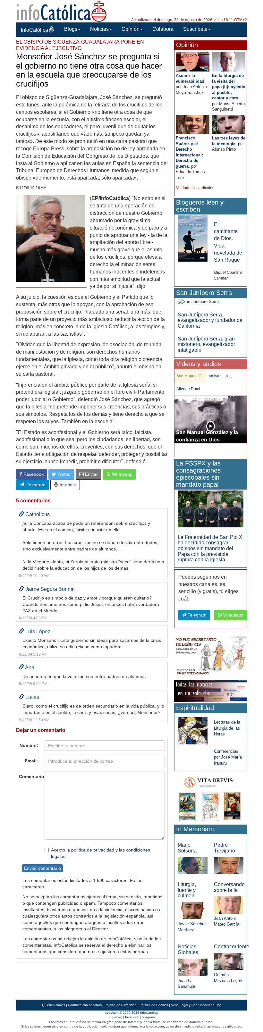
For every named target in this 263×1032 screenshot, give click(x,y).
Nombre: (29, 745)
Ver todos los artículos (195, 188)
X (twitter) (115, 1017)
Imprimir (67, 484)
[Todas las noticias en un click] (210, 690)
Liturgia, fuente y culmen (187, 890)
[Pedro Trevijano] (228, 865)
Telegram (35, 484)
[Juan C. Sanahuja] (192, 966)
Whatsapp (121, 474)
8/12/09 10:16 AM (31, 188)
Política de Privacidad (121, 1005)
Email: (31, 760)
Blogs (70, 29)
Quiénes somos (53, 1005)
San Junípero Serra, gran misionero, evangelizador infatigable (206, 344)
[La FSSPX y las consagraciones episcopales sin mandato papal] (210, 508)
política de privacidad (92, 849)
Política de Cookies (154, 1005)
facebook (132, 1017)
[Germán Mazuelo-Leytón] (228, 961)
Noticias (99, 29)
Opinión (131, 29)
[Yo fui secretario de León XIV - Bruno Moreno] (210, 656)
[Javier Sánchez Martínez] (192, 910)
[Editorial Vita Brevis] (210, 798)
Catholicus (37, 514)
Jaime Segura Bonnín (50, 589)
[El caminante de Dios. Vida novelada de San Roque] (192, 238)
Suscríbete (195, 29)
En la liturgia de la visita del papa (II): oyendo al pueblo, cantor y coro (228, 86)
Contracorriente (231, 946)
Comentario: (30, 776)
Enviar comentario (42, 868)
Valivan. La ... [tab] (220, 376)
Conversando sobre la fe (229, 887)
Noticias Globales (188, 949)
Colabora (163, 29)
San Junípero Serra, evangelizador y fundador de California (210, 320)
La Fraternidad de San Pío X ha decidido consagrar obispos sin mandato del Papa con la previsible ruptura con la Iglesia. (210, 548)
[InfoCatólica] (61, 10)
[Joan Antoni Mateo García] (228, 904)
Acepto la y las (100, 853)
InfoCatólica (34, 30)
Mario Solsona (187, 847)
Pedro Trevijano (224, 847)
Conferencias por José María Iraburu (228, 757)
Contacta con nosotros (85, 1005)
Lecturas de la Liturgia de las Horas (227, 728)
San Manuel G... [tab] (190, 376)
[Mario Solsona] (192, 865)
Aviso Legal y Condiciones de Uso (196, 1005)
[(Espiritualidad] (192, 728)
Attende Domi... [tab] (189, 389)
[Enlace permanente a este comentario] (21, 514)
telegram (148, 1017)
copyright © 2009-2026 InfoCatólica (131, 1012)
